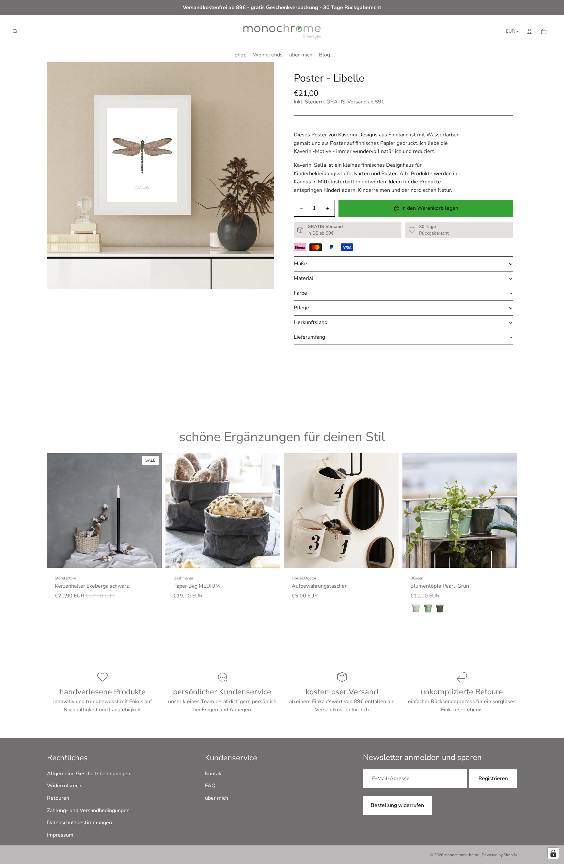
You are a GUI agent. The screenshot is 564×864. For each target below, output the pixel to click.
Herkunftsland (310, 322)
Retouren (58, 798)
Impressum (60, 835)
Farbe (300, 293)
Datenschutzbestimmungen (79, 822)
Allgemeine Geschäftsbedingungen (88, 773)
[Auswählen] (151, 557)
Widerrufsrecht (65, 786)
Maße (300, 263)
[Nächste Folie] (152, 510)
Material (303, 278)
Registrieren (493, 778)
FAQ (210, 786)
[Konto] (529, 31)
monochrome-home (462, 854)
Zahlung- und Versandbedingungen (88, 810)
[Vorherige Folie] (57, 510)
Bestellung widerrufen (397, 805)
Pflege (301, 307)
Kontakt (214, 773)
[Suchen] (15, 31)
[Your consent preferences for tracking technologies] (553, 853)
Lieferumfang (309, 337)
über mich (216, 798)
